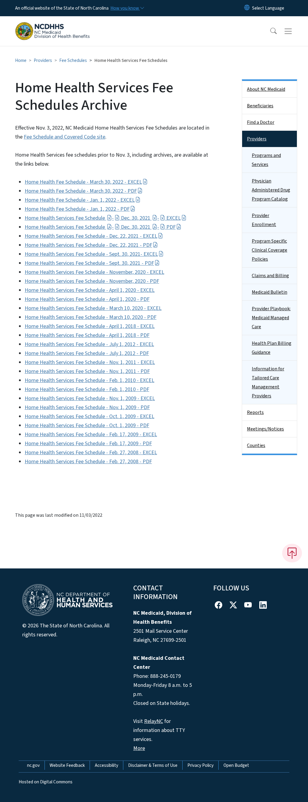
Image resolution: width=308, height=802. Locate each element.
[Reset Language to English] (247, 8)
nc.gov (33, 765)
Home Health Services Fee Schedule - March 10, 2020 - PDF (90, 317)
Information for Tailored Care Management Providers (268, 382)
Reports (255, 412)
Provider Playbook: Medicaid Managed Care (271, 317)
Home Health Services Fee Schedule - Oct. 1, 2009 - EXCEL (89, 416)
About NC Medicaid (266, 89)
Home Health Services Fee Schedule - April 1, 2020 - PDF (87, 299)
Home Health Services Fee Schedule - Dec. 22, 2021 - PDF (88, 245)
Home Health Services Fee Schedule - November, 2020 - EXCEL (94, 272)
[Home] (52, 24)
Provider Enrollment (264, 220)
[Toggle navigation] (294, 31)
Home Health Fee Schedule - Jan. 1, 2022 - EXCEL (80, 200)
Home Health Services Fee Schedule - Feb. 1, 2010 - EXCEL (89, 380)
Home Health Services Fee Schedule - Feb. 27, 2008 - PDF (88, 461)
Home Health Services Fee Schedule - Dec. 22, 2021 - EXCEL (91, 236)
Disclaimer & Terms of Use (152, 765)
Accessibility (106, 765)
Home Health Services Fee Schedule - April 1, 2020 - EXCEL (90, 290)
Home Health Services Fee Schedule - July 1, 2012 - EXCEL (89, 344)
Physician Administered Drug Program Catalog (271, 190)
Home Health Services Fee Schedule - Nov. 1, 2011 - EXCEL (90, 362)
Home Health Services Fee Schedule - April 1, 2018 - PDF (87, 335)
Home (20, 60)
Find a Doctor (260, 122)
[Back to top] (292, 553)
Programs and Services (266, 160)
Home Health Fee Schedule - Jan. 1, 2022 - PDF (77, 209)
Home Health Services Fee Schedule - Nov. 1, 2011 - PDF (87, 371)
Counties (256, 445)
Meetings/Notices (265, 429)
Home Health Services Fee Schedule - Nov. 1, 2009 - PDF (87, 407)
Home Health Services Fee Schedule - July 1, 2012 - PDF (87, 353)
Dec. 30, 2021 (136, 218)
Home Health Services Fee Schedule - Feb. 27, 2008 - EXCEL (91, 452)
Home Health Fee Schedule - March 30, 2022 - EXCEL (83, 182)
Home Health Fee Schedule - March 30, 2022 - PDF (81, 191)
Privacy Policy (200, 765)
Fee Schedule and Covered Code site (64, 137)
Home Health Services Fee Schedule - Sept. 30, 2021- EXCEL (91, 254)
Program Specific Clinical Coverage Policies (269, 250)
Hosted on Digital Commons (45, 782)
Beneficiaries (260, 106)
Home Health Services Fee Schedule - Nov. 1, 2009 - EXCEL (90, 398)
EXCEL (173, 218)
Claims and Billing (270, 275)
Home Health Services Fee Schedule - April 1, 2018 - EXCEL (90, 326)
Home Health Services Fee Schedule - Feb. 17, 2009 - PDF (88, 443)
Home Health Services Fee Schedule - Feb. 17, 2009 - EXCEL (91, 434)
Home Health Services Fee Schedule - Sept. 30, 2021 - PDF (89, 263)
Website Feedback (67, 765)
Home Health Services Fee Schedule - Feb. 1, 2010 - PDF (87, 389)
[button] (269, 31)
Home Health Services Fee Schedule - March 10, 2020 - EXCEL (93, 308)
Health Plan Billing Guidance (271, 348)
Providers (43, 60)
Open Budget (236, 765)
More (139, 748)
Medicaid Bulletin (269, 292)
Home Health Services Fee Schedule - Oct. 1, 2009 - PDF (87, 425)
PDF (170, 227)
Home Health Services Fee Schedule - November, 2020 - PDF (92, 281)
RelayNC (153, 721)
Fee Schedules (73, 60)
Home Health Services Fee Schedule (65, 218)
